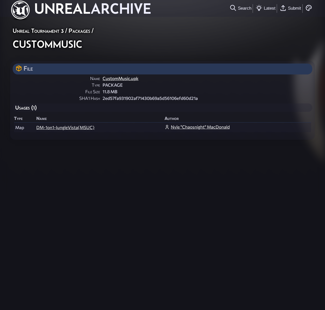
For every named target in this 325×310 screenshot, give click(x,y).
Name (95, 78)
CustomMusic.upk (120, 78)
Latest (269, 8)
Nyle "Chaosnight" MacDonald (200, 127)
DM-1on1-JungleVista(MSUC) (65, 127)
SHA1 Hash (89, 98)
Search (244, 8)
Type (96, 85)
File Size (92, 91)
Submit (294, 8)
